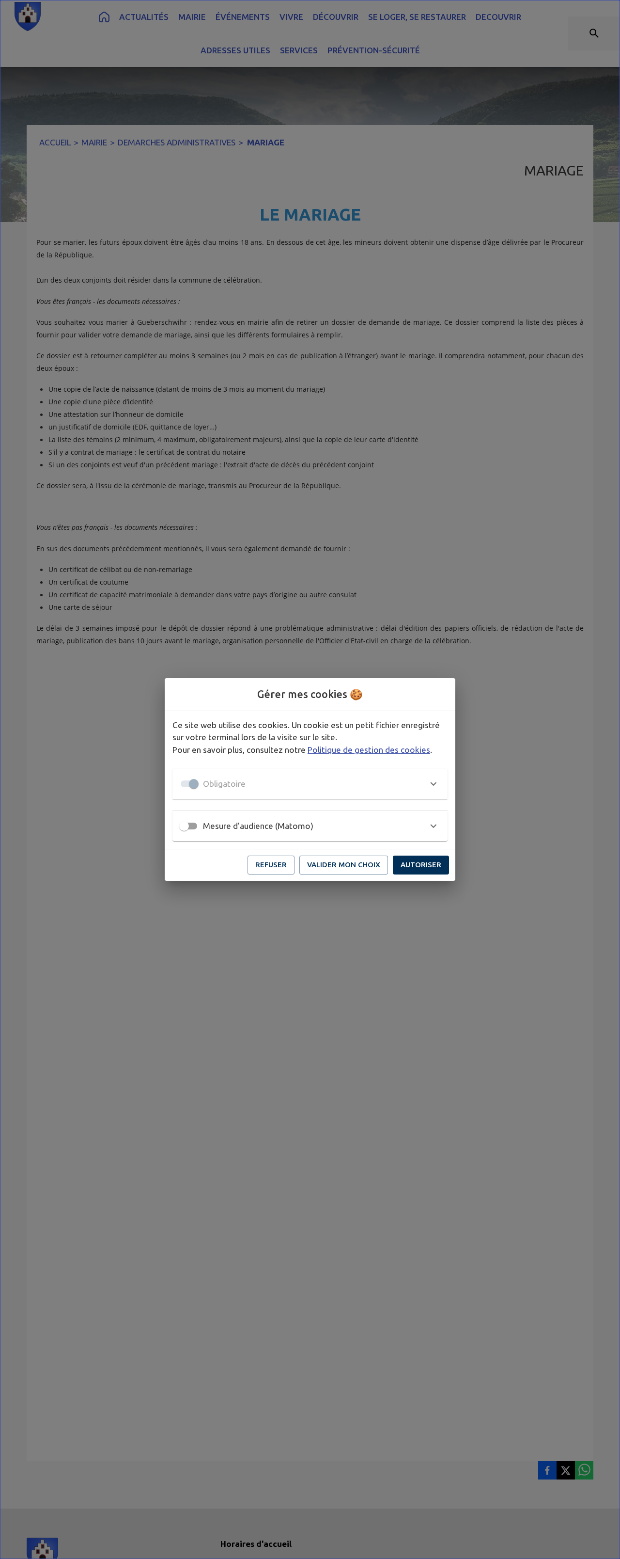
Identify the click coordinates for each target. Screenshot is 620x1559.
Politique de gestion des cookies (369, 749)
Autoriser (421, 864)
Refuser (271, 864)
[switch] (184, 826)
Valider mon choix (343, 864)
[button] (310, 784)
